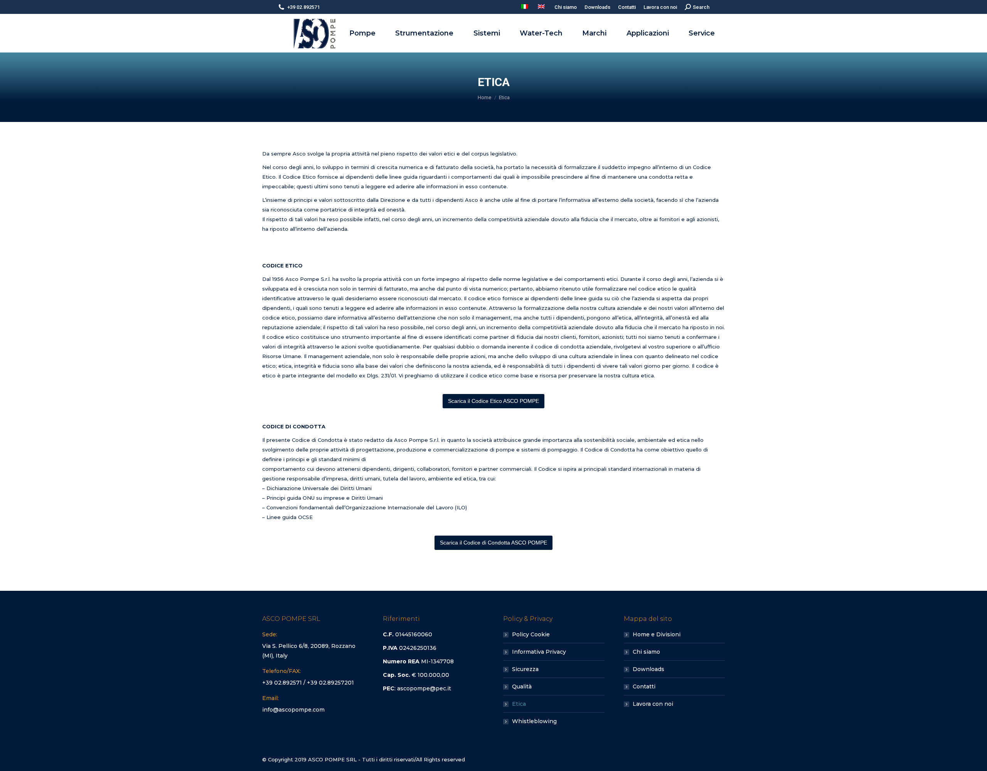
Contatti (644, 686)
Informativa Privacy (539, 651)
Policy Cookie (531, 634)
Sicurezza (525, 669)
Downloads (648, 669)
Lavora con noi (653, 703)
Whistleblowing (534, 721)
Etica (519, 703)
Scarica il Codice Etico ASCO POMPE (493, 401)
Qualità (522, 686)
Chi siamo (646, 651)
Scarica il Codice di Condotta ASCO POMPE (493, 542)
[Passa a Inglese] (542, 7)
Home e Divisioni (656, 634)
